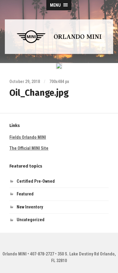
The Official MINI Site (28, 148)
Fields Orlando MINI (27, 137)
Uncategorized (30, 219)
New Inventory (30, 207)
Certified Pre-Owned (36, 181)
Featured (25, 194)
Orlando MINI (14, 254)
